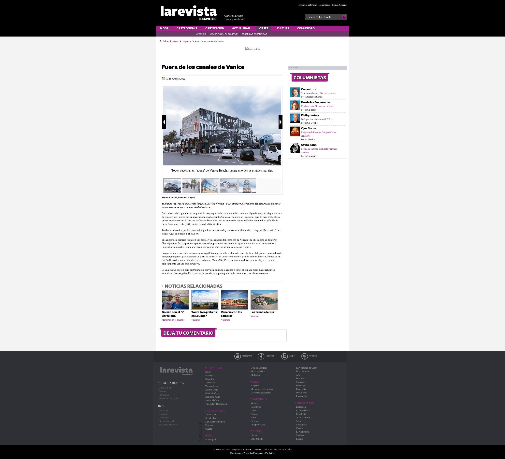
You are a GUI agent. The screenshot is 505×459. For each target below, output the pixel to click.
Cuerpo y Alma (258, 424)
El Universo (255, 449)
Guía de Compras (259, 367)
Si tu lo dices (211, 418)
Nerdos (254, 413)
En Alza (254, 420)
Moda (164, 28)
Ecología (209, 375)
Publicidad (164, 394)
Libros (254, 435)
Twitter (284, 356)
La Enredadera (212, 400)
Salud (298, 420)
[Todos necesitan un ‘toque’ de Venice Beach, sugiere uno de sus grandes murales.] (222, 164)
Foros (253, 417)
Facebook (261, 356)
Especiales (163, 413)
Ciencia (299, 428)
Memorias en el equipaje (224, 34)
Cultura (283, 28)
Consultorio (309, 89)
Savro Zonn (309, 145)
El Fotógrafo (211, 439)
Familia (299, 438)
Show (208, 371)
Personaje (300, 385)
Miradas (254, 403)
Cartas (254, 410)
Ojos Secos (308, 128)
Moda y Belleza (258, 371)
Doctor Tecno (211, 389)
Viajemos (201, 34)
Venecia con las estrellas (231, 314)
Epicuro (209, 425)
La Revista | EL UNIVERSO (188, 13)
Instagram (237, 356)
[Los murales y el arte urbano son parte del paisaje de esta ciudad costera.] (209, 191)
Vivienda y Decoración (216, 403)
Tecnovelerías (211, 386)
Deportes (209, 378)
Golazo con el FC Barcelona (173, 314)
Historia (300, 378)
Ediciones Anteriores (168, 424)
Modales (300, 435)
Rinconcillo (301, 396)
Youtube (304, 356)
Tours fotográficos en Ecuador (204, 314)
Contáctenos (235, 452)
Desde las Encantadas (254, 34)
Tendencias (210, 382)
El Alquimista (310, 115)
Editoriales (164, 410)
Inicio (165, 40)
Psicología (301, 413)
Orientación (214, 28)
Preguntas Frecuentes (169, 398)
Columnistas (324, 4)
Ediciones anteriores (307, 4)
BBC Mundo (257, 438)
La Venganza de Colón (306, 367)
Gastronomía (187, 28)
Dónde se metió (212, 396)
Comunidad (306, 28)
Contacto (163, 391)
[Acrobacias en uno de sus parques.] (228, 191)
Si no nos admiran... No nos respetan (318, 93)
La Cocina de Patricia (215, 421)
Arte (298, 374)
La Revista (218, 449)
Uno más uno (302, 371)
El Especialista (303, 410)
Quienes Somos (166, 387)
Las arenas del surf (263, 312)
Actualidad (241, 28)
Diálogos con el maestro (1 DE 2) (316, 119)
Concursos (256, 406)
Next (280, 122)
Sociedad (300, 381)
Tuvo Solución (303, 417)
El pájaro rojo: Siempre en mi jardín (317, 106)
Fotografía (301, 388)
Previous (164, 122)
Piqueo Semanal (339, 4)
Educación (301, 406)
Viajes (263, 28)
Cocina (208, 428)
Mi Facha (255, 374)
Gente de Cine (212, 393)
